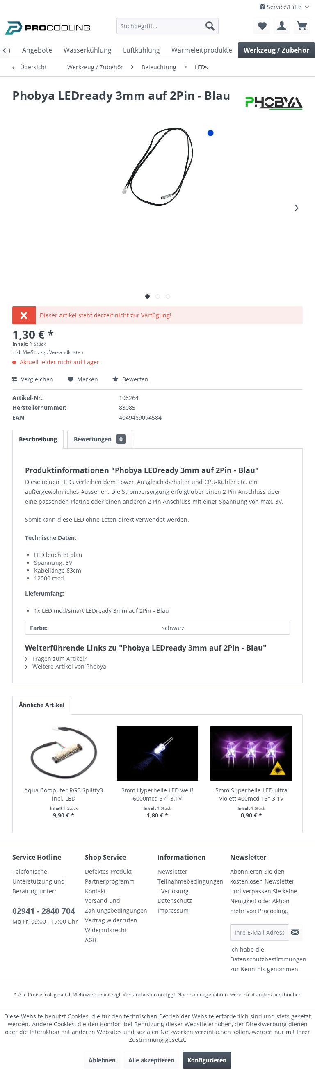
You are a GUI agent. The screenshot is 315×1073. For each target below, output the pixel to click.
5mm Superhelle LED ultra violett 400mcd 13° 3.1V (251, 794)
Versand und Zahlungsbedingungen (116, 905)
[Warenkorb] (302, 26)
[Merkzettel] (261, 26)
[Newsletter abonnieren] (295, 932)
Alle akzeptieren (151, 1060)
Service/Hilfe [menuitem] (284, 7)
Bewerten (134, 379)
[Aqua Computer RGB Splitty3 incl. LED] (64, 753)
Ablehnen (102, 1060)
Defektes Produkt (108, 871)
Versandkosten (140, 994)
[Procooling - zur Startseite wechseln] (47, 28)
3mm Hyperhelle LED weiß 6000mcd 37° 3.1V (157, 794)
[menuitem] (167, 30)
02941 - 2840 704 (43, 911)
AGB (90, 940)
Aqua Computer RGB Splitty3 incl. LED (63, 794)
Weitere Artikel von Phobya (68, 666)
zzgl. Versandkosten (60, 352)
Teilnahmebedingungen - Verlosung (191, 886)
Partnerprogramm (110, 881)
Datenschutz (175, 900)
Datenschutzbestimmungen (268, 959)
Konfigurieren (206, 1060)
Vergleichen (36, 379)
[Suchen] (210, 26)
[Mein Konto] (282, 26)
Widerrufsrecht (106, 930)
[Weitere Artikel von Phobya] (274, 103)
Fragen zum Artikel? (59, 658)
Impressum (173, 910)
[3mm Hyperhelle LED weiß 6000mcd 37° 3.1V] (158, 753)
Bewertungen (98, 439)
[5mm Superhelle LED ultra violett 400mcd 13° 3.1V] (251, 753)
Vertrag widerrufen (111, 920)
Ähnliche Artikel (41, 705)
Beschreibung (38, 439)
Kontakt (95, 891)
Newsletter (172, 871)
